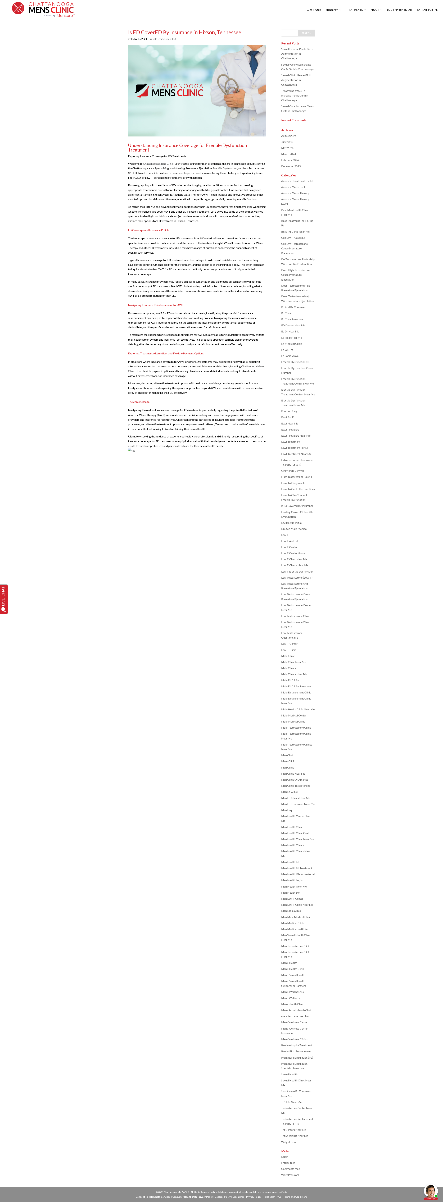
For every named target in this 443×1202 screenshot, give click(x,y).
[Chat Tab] (221, 601)
